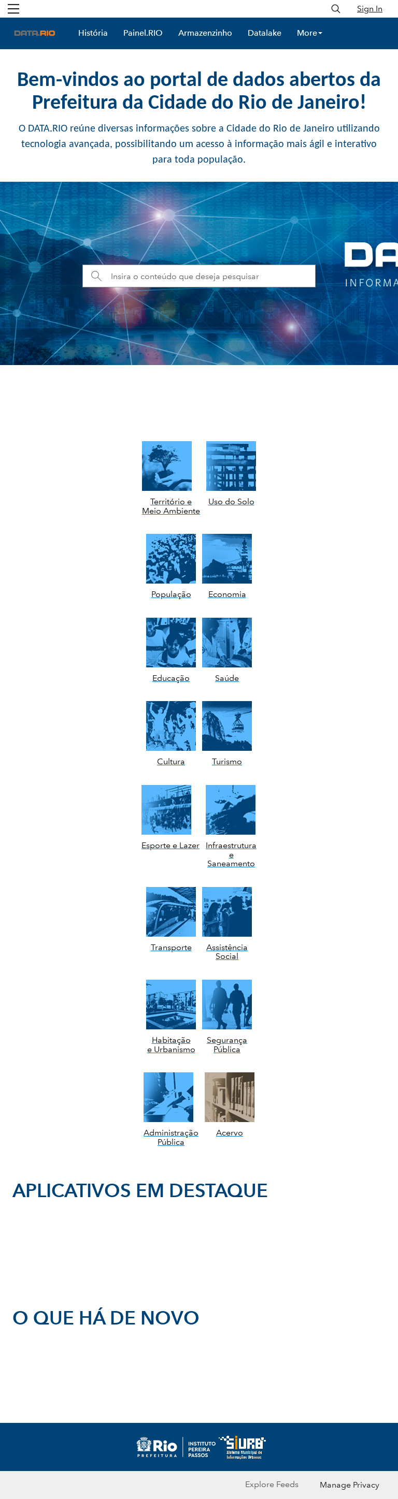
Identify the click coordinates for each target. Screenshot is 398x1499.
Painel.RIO (143, 33)
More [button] (307, 33)
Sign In (369, 8)
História (93, 33)
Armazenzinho (205, 33)
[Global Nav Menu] (13, 9)
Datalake (264, 33)
